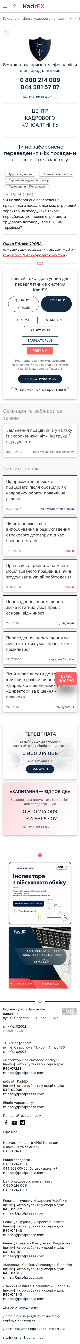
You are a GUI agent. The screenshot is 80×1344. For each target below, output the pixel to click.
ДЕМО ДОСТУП (66, 678)
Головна (9, 18)
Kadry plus (40, 330)
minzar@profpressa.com (24, 1073)
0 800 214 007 (15, 1151)
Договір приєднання (21, 1307)
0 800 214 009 (40, 812)
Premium (40, 350)
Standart (54, 320)
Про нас (10, 1132)
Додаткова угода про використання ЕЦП (35, 1329)
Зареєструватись (40, 379)
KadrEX (40, 289)
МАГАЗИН (40, 769)
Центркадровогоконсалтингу (40, 118)
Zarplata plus (40, 340)
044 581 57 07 (40, 818)
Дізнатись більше (24, 304)
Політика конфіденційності (24, 1337)
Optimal (24, 320)
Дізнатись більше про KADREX (42, 390)
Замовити (56, 300)
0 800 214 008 (15, 1164)
